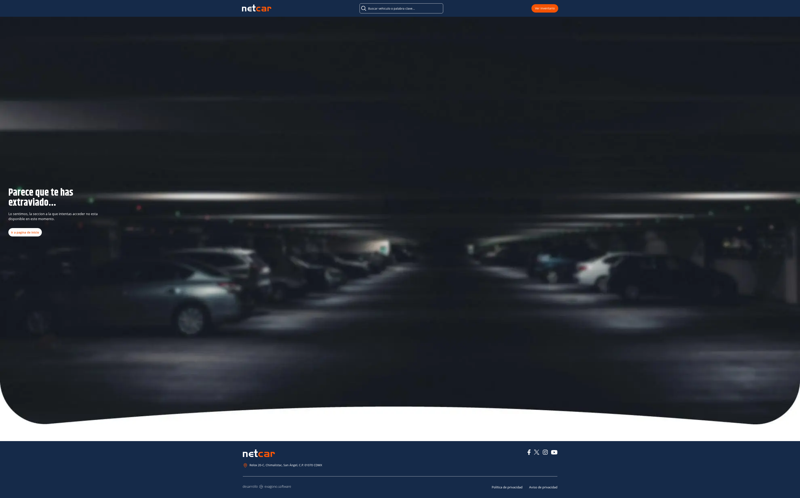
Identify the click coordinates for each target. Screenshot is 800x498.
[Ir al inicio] (256, 8)
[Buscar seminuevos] (363, 8)
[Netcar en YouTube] (554, 452)
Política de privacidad (507, 487)
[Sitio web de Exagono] (267, 487)
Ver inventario (545, 8)
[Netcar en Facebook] (529, 452)
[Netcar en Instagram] (545, 452)
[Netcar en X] (536, 452)
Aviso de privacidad (543, 487)
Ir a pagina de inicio (25, 232)
